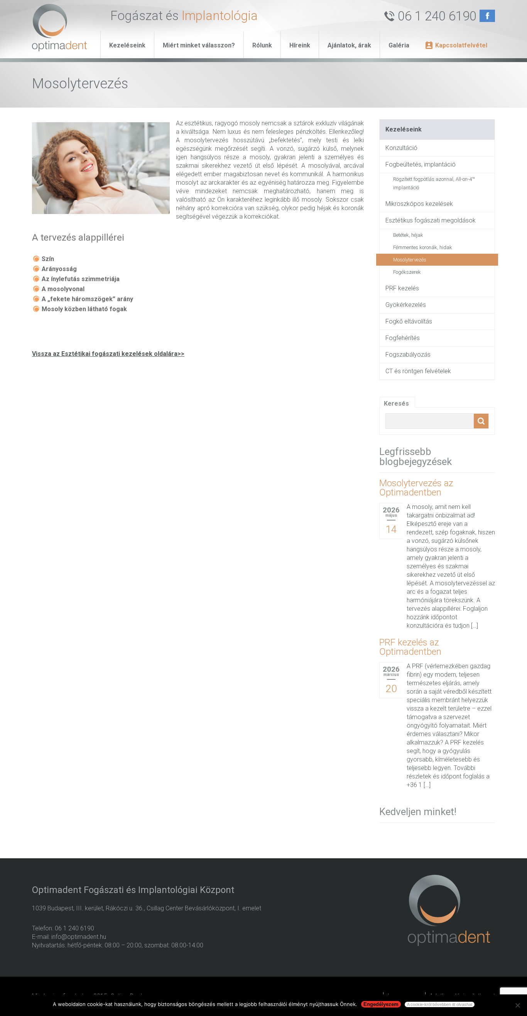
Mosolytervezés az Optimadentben (416, 488)
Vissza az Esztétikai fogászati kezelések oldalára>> (108, 353)
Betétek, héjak (408, 235)
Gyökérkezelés (405, 304)
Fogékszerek (407, 272)
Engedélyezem (381, 1004)
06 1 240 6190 (437, 16)
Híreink (299, 45)
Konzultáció (401, 148)
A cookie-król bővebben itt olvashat (439, 1004)
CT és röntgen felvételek (418, 371)
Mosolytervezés (409, 260)
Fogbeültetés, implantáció (420, 164)
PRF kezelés (402, 288)
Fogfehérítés (402, 338)
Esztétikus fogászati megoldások (430, 220)
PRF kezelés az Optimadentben (410, 647)
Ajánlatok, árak (349, 45)
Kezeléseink (127, 45)
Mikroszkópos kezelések (419, 203)
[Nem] (517, 1005)
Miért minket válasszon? (199, 45)
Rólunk (262, 45)
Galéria (398, 45)
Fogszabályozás (408, 354)
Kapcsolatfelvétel (461, 45)
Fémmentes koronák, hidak (422, 247)
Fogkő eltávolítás (408, 321)
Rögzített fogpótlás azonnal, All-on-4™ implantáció (434, 183)
